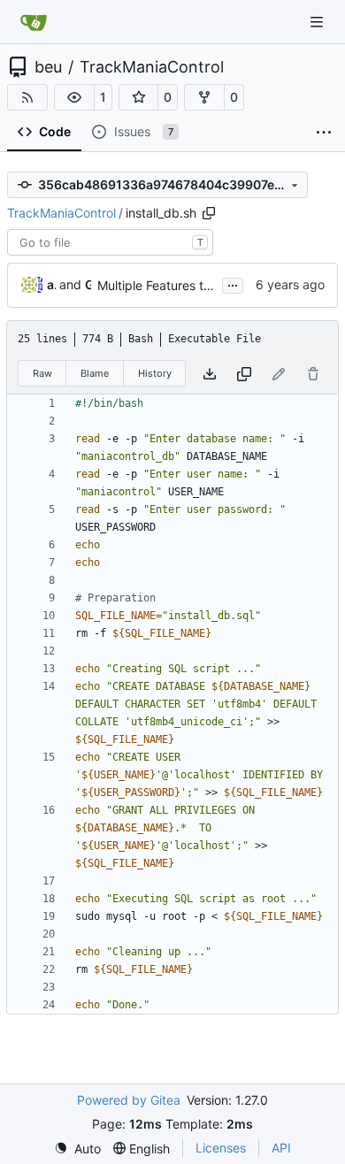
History (155, 373)
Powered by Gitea (128, 1099)
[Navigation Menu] (318, 21)
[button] (74, 97)
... (232, 283)
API (281, 1147)
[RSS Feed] (27, 97)
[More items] (324, 132)
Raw (42, 373)
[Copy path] (209, 213)
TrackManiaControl (152, 67)
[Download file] (210, 373)
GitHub (88, 284)
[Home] (33, 22)
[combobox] (110, 242)
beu (48, 67)
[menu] (77, 1148)
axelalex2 (51, 284)
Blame (94, 373)
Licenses (221, 1147)
